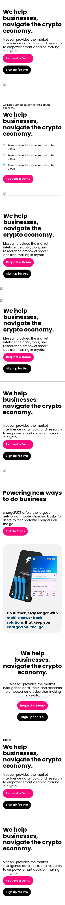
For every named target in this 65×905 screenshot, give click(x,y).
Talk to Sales (15, 531)
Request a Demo (18, 58)
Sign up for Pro (17, 70)
